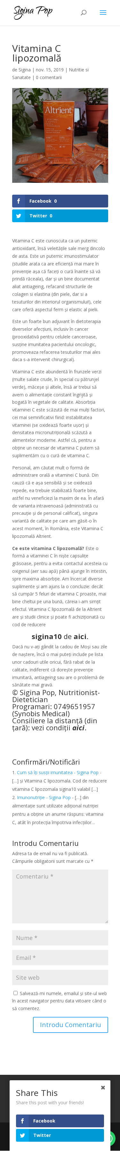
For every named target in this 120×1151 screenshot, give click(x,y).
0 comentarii (49, 77)
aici (80, 636)
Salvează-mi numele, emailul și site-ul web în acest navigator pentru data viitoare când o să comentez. (59, 1001)
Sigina (25, 70)
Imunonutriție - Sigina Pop (44, 797)
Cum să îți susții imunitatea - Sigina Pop (58, 772)
